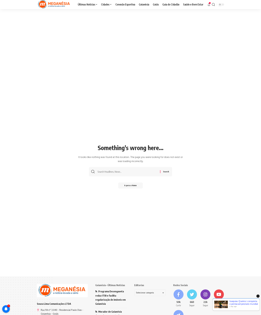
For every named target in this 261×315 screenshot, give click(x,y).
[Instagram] (205, 298)
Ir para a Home (130, 185)
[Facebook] (178, 298)
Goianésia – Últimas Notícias (110, 285)
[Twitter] (192, 298)
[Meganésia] (54, 4)
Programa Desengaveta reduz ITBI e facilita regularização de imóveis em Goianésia (110, 297)
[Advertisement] (130, 32)
